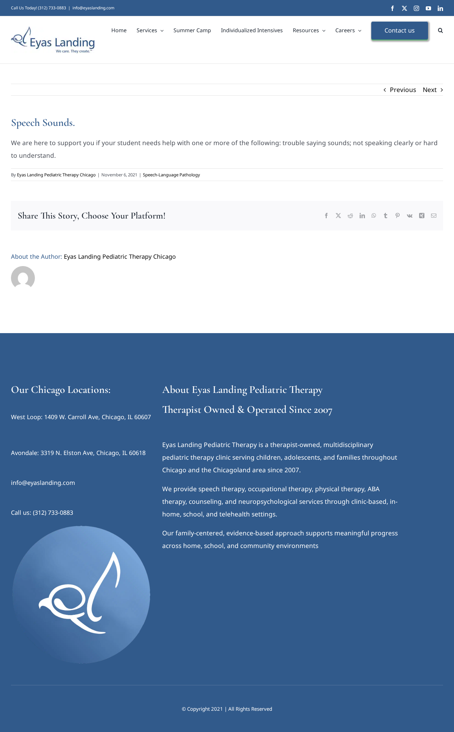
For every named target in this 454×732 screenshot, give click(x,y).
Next (430, 89)
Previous (403, 89)
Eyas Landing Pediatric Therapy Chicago (56, 175)
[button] (440, 30)
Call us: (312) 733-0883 (42, 512)
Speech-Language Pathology (171, 175)
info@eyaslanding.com (93, 8)
